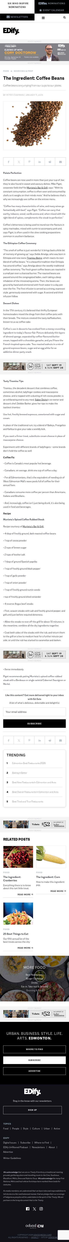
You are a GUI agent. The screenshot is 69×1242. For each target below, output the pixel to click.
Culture (36, 1128)
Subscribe (34, 1060)
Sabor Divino (41, 399)
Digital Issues (10, 1142)
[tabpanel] (34, 1053)
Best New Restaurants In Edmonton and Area (34, 782)
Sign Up (32, 1110)
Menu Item (9, 1153)
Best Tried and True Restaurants (27, 801)
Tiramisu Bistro (34, 257)
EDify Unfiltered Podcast (15, 1147)
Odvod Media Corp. (42, 1235)
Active (57, 1128)
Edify (6, 1138)
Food (6, 71)
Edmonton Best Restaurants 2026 (29, 763)
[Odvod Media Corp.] (34, 1226)
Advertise (35, 1071)
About (52, 1147)
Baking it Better (19, 772)
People (15, 1128)
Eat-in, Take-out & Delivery (34, 986)
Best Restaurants (34, 974)
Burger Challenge (34, 978)
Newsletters (38, 1147)
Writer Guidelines (12, 1158)
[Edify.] (11, 31)
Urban (47, 1128)
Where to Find (34, 1049)
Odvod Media (54, 1237)
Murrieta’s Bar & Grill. (33, 526)
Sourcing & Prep (23, 71)
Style (25, 1128)
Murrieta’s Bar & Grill (37, 187)
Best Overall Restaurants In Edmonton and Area (35, 791)
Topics (7, 1123)
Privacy (35, 1237)
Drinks (34, 982)
